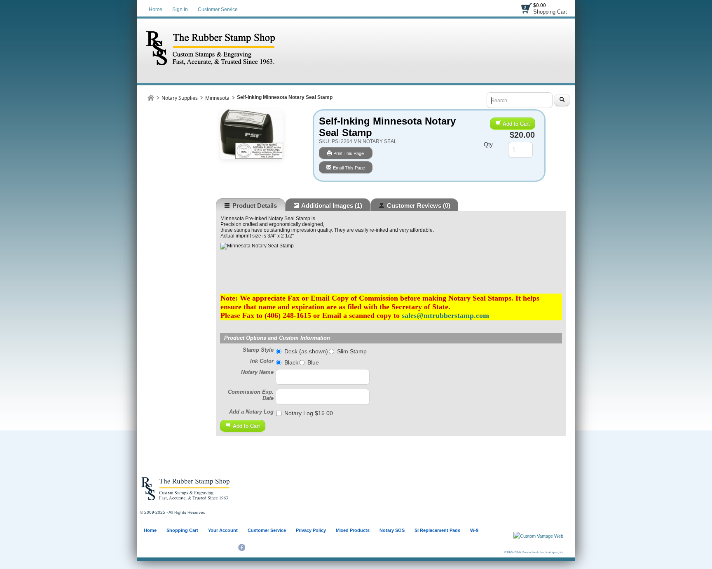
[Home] (151, 97)
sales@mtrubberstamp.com (445, 315)
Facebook (241, 547)
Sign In (180, 9)
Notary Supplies (180, 97)
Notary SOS (392, 530)
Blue (313, 362)
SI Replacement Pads (437, 530)
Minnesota (217, 97)
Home (155, 9)
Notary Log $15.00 (308, 413)
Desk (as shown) (306, 351)
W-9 (474, 530)
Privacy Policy (311, 530)
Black (291, 362)
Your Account (223, 530)
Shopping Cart (550, 12)
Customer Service (218, 9)
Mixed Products (353, 530)
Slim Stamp (352, 351)
